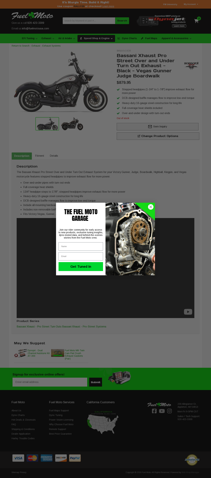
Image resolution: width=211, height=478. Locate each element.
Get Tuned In (80, 266)
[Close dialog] (151, 207)
